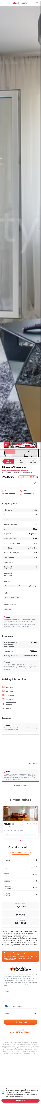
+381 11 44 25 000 (21, 1032)
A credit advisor (9, 975)
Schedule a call (21, 1022)
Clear (34, 860)
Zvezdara (24, 471)
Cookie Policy (25, 1092)
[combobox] (24, 1006)
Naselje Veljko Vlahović (11, 471)
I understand (20, 1100)
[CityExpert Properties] (20, 3)
